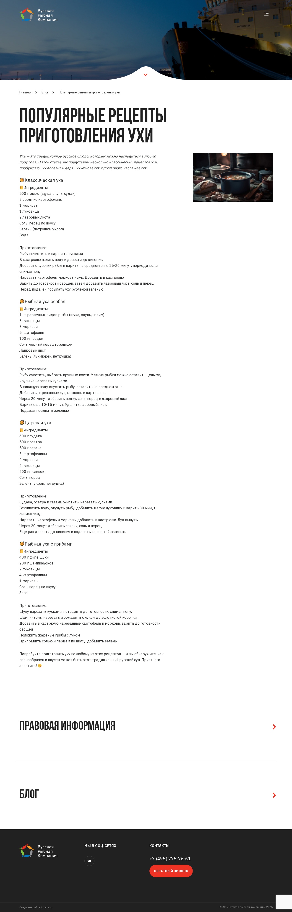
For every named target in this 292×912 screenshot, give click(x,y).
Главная (25, 92)
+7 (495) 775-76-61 (170, 858)
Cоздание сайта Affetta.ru (35, 907)
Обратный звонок (171, 871)
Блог (45, 92)
